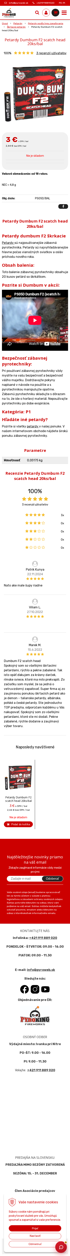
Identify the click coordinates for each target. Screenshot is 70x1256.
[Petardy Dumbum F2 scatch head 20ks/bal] (35, 93)
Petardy (17, 23)
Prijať (35, 1228)
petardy (33, 426)
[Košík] (55, 12)
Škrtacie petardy (16, 27)
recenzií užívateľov (51, 53)
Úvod (5, 23)
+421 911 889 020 (43, 938)
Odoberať (52, 878)
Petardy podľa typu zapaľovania (45, 23)
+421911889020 (45, 3)
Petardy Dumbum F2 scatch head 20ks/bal (18, 799)
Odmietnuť (35, 1244)
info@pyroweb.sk (18, 3)
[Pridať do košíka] (18, 824)
